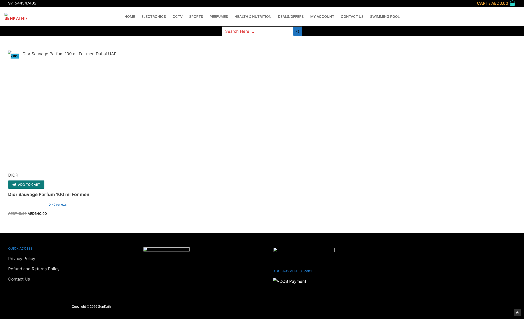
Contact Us (19, 279)
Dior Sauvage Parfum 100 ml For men (48, 194)
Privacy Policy (21, 258)
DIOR (13, 175)
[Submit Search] (297, 31)
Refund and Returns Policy (34, 268)
